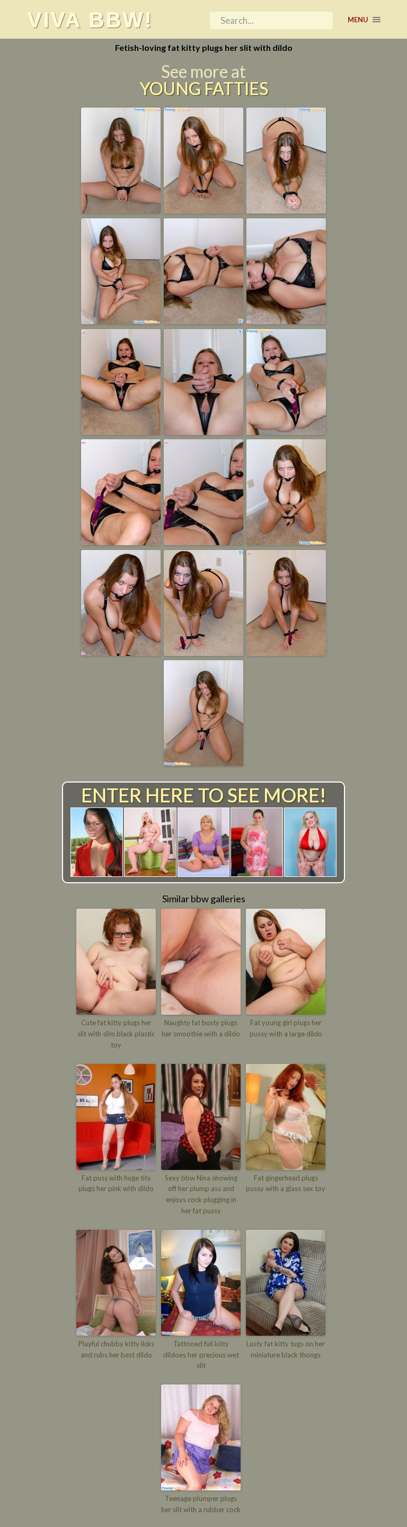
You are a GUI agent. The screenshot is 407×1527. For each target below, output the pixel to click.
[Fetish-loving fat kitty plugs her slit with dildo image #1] (120, 210)
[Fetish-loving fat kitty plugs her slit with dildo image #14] (203, 652)
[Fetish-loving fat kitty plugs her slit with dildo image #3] (286, 210)
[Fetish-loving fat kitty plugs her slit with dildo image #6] (286, 320)
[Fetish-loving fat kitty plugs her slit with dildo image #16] (203, 762)
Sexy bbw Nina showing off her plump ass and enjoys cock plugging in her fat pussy (201, 1194)
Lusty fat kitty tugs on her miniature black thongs (285, 1349)
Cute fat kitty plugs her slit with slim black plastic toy (116, 1033)
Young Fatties (203, 88)
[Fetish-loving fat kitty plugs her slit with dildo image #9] (286, 431)
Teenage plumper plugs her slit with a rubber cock (201, 1504)
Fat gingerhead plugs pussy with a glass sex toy (285, 1183)
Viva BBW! (90, 19)
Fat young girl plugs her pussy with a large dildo (286, 1028)
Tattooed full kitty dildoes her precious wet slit (201, 1354)
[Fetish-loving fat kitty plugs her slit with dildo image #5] (203, 320)
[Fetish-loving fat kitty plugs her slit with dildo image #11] (203, 541)
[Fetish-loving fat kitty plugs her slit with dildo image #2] (203, 210)
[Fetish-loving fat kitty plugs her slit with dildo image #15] (286, 652)
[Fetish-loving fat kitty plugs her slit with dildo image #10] (120, 541)
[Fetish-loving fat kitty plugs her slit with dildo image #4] (120, 320)
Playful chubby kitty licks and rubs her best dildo (116, 1349)
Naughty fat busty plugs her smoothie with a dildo (201, 1028)
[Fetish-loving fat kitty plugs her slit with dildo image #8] (203, 431)
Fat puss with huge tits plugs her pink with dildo (116, 1183)
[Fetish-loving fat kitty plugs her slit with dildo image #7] (120, 431)
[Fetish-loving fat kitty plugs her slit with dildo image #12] (286, 541)
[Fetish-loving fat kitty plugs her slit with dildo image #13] (120, 652)
